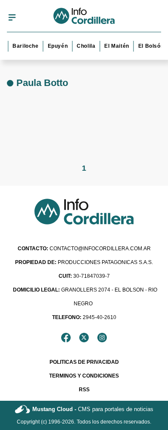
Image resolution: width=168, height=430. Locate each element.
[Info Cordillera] (84, 17)
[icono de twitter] (84, 337)
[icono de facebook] (66, 337)
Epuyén (57, 46)
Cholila (85, 46)
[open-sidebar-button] (12, 17)
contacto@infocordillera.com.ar (84, 249)
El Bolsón (150, 46)
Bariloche (25, 46)
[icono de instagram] (102, 337)
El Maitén (116, 46)
